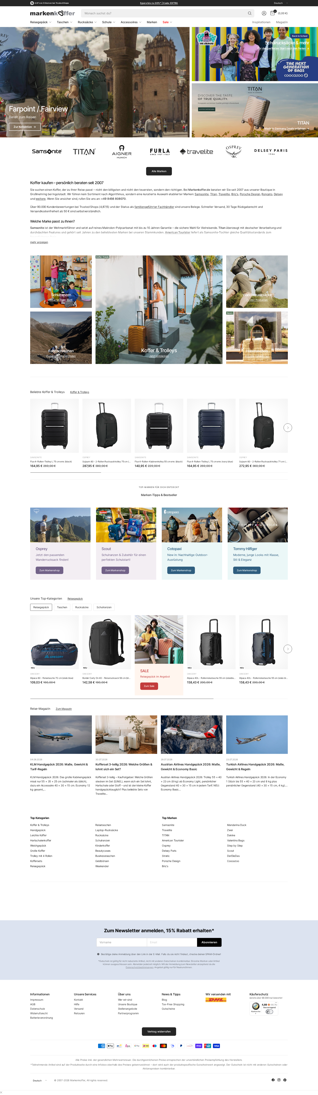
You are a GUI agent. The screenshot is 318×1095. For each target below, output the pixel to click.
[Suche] (249, 13)
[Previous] (30, 427)
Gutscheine (168, 1008)
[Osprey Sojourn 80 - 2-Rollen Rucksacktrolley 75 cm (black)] (106, 425)
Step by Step (235, 845)
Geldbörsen (102, 861)
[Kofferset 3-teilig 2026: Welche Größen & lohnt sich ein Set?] (126, 734)
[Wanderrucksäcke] (257, 281)
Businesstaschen (105, 855)
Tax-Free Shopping (173, 1004)
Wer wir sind (125, 999)
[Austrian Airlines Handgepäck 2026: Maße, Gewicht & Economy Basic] (191, 734)
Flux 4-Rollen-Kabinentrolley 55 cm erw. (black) (158, 461)
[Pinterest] (285, 1080)
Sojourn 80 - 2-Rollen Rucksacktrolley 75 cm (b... (106, 461)
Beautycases (102, 850)
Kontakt (78, 999)
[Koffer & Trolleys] (159, 309)
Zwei (230, 830)
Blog (164, 999)
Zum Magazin (64, 708)
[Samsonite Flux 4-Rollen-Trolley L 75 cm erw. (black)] (54, 425)
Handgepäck (37, 830)
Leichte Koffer (38, 835)
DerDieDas (233, 855)
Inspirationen (261, 22)
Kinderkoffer (102, 845)
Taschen (62, 607)
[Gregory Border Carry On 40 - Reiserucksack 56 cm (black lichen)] (106, 642)
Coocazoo (233, 861)
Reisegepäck (75, 598)
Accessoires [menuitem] (129, 22)
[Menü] (276, 1003)
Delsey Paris (169, 850)
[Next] (288, 427)
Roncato (267, 194)
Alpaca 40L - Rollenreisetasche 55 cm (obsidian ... (211, 678)
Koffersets (36, 861)
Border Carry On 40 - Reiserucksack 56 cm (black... (106, 678)
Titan (213, 194)
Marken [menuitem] (152, 22)
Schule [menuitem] (107, 22)
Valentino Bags (235, 840)
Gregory (35, 674)
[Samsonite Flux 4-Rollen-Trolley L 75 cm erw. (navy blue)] (211, 425)
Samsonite (202, 194)
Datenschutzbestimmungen (139, 967)
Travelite (224, 194)
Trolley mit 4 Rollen (41, 855)
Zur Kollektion (25, 127)
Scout (230, 850)
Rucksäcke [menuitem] (85, 22)
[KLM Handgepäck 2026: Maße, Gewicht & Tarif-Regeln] (61, 734)
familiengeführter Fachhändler (154, 207)
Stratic (166, 855)
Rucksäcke (82, 607)
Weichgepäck (38, 845)
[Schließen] (1, 1092)
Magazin (282, 22)
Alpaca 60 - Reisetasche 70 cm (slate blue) (51, 678)
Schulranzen (104, 607)
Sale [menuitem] (165, 22)
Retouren (79, 1013)
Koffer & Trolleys (79, 392)
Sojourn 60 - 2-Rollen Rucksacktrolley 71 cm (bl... (263, 461)
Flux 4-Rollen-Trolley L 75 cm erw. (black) (51, 461)
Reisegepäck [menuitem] (39, 22)
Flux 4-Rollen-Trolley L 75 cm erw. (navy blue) (210, 461)
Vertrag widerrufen (159, 1031)
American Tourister (173, 840)
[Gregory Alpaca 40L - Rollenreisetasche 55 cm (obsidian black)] (211, 642)
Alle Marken (159, 171)
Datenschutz (37, 1008)
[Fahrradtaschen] (61, 338)
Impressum (36, 999)
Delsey (278, 194)
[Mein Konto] (264, 13)
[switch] (269, 1011)
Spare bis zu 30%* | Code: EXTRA (159, 3)
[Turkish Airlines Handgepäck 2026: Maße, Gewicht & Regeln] (257, 734)
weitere (41, 198)
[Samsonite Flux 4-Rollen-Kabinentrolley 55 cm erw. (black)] (159, 425)
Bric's (234, 194)
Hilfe (76, 1004)
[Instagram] (279, 1080)
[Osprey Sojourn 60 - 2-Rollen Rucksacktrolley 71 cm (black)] (263, 425)
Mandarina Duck (236, 824)
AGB (32, 1004)
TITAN (165, 835)
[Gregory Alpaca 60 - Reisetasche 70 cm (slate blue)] (54, 642)
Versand (79, 1008)
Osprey (86, 457)
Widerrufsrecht (39, 1013)
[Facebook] (273, 1080)
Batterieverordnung (41, 1017)
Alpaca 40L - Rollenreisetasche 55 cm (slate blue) (263, 678)
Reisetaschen (103, 824)
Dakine (231, 835)
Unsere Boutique (127, 1004)
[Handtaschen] (257, 338)
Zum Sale (149, 686)
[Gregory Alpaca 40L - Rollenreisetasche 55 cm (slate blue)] (263, 642)
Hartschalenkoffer (40, 840)
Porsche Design (250, 194)
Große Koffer (37, 850)
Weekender (102, 866)
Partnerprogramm (128, 1013)
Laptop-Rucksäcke (106, 830)
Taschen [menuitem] (63, 22)
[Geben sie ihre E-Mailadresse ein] (209, 942)
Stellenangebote (127, 1008)
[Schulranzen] (61, 281)
